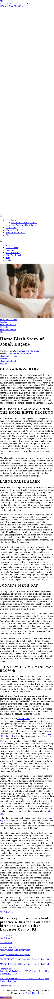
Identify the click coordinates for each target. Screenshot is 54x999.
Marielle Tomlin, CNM (24, 222)
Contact (9, 260)
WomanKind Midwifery (28, 351)
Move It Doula (23, 718)
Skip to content (6, 1)
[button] (6, 997)
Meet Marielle (12, 247)
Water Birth (26, 353)
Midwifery (11, 227)
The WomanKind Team (24, 225)
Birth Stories (14, 353)
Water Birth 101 (15, 230)
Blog (8, 235)
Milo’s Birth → (6, 912)
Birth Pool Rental (15, 232)
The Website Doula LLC (31, 993)
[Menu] (1, 215)
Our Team (11, 220)
